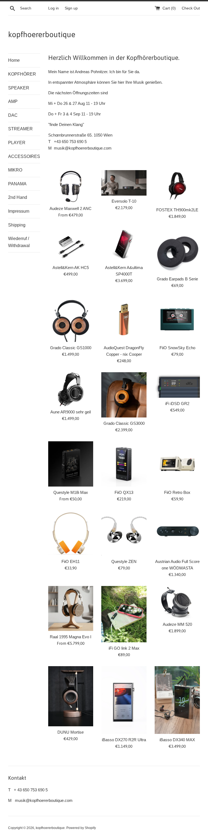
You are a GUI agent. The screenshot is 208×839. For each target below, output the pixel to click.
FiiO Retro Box (177, 492)
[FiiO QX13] (124, 464)
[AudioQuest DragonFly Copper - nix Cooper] (124, 319)
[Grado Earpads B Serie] (177, 250)
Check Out (191, 8)
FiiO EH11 (70, 561)
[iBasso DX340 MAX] (177, 700)
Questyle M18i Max (70, 492)
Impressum (18, 211)
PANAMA (17, 184)
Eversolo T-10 (124, 201)
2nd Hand (17, 197)
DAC (13, 115)
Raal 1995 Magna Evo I (70, 636)
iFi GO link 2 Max (124, 648)
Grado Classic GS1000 (70, 347)
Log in (53, 8)
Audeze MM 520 (177, 624)
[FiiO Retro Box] (177, 464)
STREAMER (20, 129)
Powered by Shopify (81, 828)
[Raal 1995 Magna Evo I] (70, 608)
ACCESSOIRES (24, 156)
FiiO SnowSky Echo (177, 347)
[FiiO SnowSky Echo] (177, 319)
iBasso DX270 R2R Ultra (124, 739)
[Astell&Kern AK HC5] (70, 245)
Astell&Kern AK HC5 (71, 267)
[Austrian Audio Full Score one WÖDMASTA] (177, 533)
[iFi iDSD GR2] (177, 385)
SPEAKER (18, 88)
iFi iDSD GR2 (177, 403)
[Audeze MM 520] (177, 602)
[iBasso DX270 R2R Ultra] (124, 700)
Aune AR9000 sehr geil (70, 412)
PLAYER (16, 142)
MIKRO (15, 170)
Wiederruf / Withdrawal (19, 242)
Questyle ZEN (123, 561)
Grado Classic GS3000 (124, 423)
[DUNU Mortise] (70, 696)
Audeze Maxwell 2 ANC (71, 208)
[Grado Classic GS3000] (124, 394)
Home (14, 60)
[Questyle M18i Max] (70, 464)
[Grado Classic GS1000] (70, 319)
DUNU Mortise (70, 732)
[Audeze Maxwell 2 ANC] (70, 186)
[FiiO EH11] (70, 533)
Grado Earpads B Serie (177, 279)
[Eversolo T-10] (124, 183)
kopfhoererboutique (41, 34)
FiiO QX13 (124, 492)
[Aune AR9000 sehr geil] (70, 389)
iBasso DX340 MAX (177, 739)
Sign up (71, 8)
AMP (13, 101)
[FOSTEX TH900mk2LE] (177, 187)
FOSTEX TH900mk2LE (177, 210)
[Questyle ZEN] (124, 533)
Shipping (16, 225)
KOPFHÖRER (22, 74)
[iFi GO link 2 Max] (124, 614)
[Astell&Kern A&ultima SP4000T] (124, 245)
